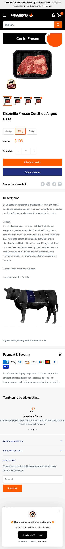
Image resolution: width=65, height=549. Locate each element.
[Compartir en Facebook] (43, 184)
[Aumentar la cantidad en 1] (34, 151)
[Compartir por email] (60, 184)
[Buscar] (58, 24)
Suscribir (12, 488)
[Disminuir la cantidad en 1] (18, 151)
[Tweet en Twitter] (54, 184)
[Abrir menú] (4, 15)
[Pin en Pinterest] (48, 184)
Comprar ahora (32, 171)
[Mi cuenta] (53, 15)
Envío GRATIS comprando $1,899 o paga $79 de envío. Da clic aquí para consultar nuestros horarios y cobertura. (33, 4)
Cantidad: (8, 151)
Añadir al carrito (32, 162)
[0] (59, 15)
